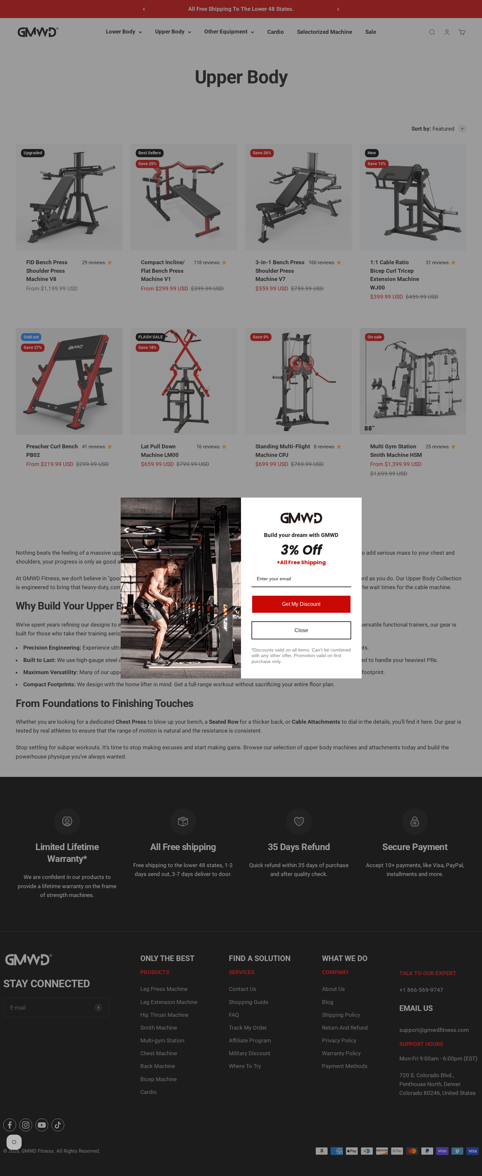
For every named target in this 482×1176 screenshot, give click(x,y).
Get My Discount (301, 604)
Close (301, 630)
